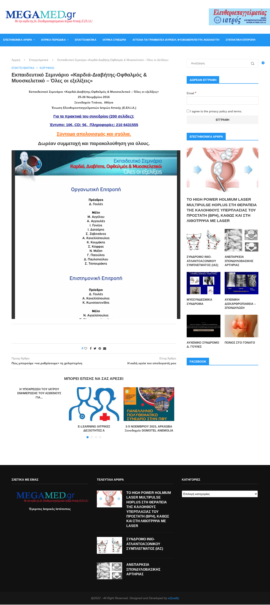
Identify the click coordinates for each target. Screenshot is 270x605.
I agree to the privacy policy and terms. (215, 111)
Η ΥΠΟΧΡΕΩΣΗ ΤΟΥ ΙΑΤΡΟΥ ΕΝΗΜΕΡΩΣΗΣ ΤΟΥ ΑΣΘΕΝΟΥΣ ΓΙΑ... (39, 393)
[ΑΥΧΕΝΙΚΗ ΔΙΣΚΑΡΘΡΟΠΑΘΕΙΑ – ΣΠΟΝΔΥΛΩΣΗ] (241, 283)
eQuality (173, 598)
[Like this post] (85, 348)
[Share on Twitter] (95, 348)
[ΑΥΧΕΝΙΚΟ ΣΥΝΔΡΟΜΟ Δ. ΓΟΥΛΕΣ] (203, 326)
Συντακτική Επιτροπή (240, 39)
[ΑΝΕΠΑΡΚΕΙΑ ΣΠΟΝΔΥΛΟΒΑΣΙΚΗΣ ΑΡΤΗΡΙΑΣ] (241, 240)
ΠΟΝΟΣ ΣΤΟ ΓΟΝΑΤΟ (240, 342)
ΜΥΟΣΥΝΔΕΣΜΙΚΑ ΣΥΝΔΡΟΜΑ (199, 301)
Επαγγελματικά (85, 39)
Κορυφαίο (47, 68)
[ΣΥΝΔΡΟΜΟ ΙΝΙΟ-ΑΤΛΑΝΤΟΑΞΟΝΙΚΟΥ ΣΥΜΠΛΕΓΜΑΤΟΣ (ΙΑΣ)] (203, 240)
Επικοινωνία (11, 52)
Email (191, 93)
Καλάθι (31, 52)
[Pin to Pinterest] (100, 348)
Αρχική (16, 60)
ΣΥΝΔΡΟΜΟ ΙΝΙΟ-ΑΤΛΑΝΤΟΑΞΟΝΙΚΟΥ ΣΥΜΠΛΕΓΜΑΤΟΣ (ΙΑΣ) (202, 261)
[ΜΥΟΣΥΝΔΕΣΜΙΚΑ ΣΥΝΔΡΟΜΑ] (203, 283)
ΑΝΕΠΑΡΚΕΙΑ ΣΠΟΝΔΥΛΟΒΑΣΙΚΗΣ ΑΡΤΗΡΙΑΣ (239, 261)
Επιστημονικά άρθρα (17, 39)
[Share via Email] (104, 348)
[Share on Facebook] (91, 348)
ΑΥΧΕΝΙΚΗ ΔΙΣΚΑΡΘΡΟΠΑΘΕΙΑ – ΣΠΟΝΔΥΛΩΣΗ (240, 303)
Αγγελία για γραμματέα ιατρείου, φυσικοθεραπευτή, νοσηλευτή (175, 39)
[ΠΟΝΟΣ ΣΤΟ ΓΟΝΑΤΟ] (241, 326)
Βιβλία (47, 52)
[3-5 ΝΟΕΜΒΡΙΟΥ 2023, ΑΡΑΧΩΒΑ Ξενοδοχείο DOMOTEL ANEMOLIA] (149, 404)
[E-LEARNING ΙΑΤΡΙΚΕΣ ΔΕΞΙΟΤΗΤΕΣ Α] (94, 404)
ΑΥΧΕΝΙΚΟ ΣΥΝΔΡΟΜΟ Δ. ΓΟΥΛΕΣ (203, 344)
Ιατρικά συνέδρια (114, 39)
